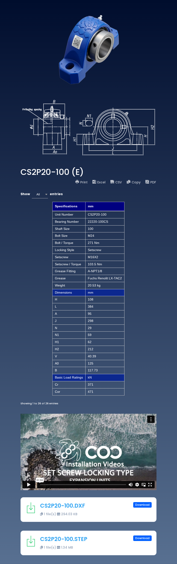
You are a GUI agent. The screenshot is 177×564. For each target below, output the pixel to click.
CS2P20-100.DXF (62, 505)
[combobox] (40, 194)
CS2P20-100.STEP (63, 539)
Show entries (42, 194)
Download (142, 505)
